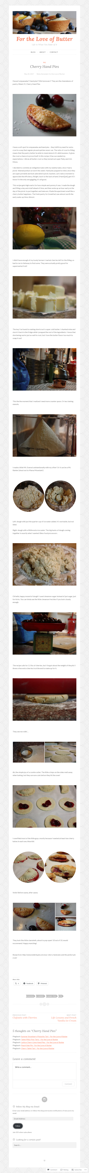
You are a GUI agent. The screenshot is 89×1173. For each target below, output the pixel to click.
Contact (54, 52)
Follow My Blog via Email (27, 1106)
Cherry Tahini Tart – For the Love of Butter (37, 1048)
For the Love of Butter (44, 38)
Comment (68, 1084)
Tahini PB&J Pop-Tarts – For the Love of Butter (39, 1039)
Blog (33, 52)
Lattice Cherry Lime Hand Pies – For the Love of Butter (42, 1042)
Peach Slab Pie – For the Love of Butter (36, 1045)
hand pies (51, 996)
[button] (28, 496)
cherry (40, 996)
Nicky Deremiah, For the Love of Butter (51, 74)
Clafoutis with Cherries (25, 1016)
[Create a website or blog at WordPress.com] (44, 1161)
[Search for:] (44, 1145)
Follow (18, 1126)
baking (30, 996)
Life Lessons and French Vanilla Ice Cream (63, 1018)
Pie (44, 62)
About (43, 52)
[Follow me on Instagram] (44, 1099)
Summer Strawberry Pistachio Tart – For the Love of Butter (44, 1036)
